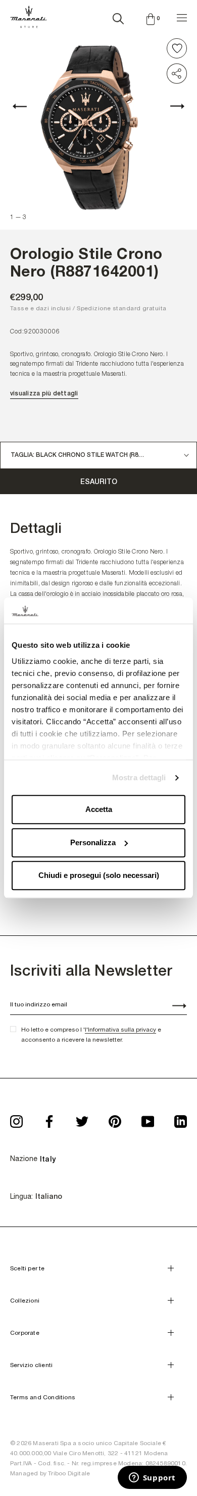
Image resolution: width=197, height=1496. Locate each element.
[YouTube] (147, 1118)
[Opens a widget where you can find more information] (152, 1478)
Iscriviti (173, 1007)
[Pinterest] (115, 1118)
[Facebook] (49, 1118)
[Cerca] (118, 16)
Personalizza (93, 842)
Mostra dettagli (139, 777)
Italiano (48, 1196)
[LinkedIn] (180, 1118)
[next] (171, 106)
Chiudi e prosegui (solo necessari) (98, 875)
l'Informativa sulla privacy (120, 1029)
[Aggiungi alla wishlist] (177, 48)
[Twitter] (82, 1118)
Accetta (98, 809)
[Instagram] (16, 1118)
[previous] (25, 106)
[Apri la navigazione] (182, 16)
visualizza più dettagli (44, 393)
